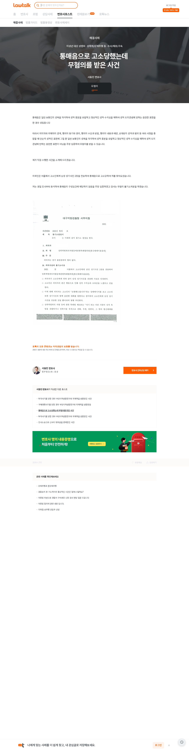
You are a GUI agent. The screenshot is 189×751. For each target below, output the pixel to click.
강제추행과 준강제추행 (47, 486)
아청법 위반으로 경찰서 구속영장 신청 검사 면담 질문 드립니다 (63, 498)
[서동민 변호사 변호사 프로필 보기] (36, 370)
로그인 (158, 745)
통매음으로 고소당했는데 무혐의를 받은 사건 (56, 410)
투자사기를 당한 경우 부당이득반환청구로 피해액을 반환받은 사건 (65, 399)
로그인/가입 (171, 5)
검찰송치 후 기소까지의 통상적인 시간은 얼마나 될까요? (61, 492)
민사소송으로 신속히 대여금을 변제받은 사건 (56, 422)
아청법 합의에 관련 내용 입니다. (51, 504)
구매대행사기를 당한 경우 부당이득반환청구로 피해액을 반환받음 (64, 404)
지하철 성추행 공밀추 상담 (49, 509)
